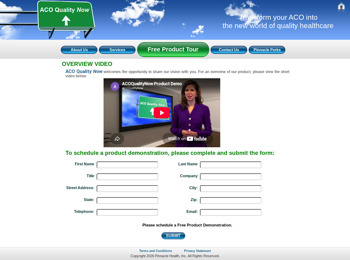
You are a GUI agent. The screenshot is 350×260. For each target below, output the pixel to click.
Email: (192, 212)
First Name (84, 164)
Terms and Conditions (155, 250)
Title (90, 176)
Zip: (194, 200)
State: (89, 200)
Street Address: (80, 188)
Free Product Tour (173, 49)
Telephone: (84, 212)
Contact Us (229, 50)
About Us (79, 50)
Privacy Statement (197, 250)
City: (193, 188)
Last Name (188, 164)
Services (117, 50)
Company (189, 176)
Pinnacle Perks (267, 50)
